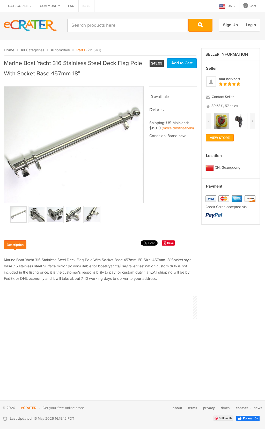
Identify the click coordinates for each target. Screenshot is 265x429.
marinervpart (229, 79)
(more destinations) (178, 128)
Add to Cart (182, 63)
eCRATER (28, 408)
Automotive (60, 50)
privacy (209, 408)
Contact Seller (222, 97)
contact (242, 408)
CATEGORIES (18, 6)
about (177, 408)
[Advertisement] (98, 306)
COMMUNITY (50, 6)
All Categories (32, 50)
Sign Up (230, 25)
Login (251, 25)
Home (9, 50)
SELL (86, 6)
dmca (225, 408)
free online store (70, 408)
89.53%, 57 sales (224, 106)
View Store (220, 138)
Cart (252, 6)
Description (15, 245)
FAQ (71, 6)
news (258, 408)
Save (170, 243)
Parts (80, 50)
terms (192, 408)
